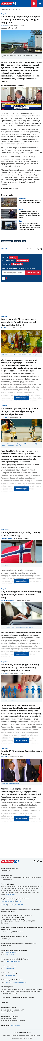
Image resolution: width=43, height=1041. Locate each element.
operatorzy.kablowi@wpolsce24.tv (16, 982)
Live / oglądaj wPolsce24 (16, 905)
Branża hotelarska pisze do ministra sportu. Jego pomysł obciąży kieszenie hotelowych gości (29, 214)
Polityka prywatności (12, 1035)
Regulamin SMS (35, 1035)
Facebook (4, 901)
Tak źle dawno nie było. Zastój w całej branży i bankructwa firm (30, 201)
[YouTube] (41, 861)
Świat (20, 221)
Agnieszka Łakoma (6, 538)
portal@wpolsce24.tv (12, 952)
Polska (21, 209)
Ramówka (4, 905)
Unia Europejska (7, 241)
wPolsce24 (4, 25)
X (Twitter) (11, 901)
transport (17, 241)
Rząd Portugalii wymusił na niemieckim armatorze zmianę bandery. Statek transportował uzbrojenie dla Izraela (29, 226)
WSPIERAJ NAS (15, 1025)
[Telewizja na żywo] (34, 3)
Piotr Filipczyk (5, 328)
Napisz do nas (10, 894)
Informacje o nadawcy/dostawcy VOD (21, 1038)
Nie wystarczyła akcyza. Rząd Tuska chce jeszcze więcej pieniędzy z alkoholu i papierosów (19, 411)
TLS (23, 241)
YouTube (19, 901)
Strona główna (5, 9)
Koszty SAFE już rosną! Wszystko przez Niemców (21, 752)
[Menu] (40, 3)
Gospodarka (16, 9)
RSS (4, 1035)
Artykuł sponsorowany (7, 600)
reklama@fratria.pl (11, 975)
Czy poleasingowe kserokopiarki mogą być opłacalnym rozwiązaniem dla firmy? (21, 594)
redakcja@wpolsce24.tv (13, 961)
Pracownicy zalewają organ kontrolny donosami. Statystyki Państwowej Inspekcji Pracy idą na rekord (20, 667)
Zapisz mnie (31, 273)
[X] (13, 28)
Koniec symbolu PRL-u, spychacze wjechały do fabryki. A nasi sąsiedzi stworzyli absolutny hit (19, 322)
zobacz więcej (21, 398)
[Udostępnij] (16, 28)
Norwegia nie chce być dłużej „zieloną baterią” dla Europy (20, 534)
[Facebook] (9, 28)
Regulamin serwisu (24, 1035)
